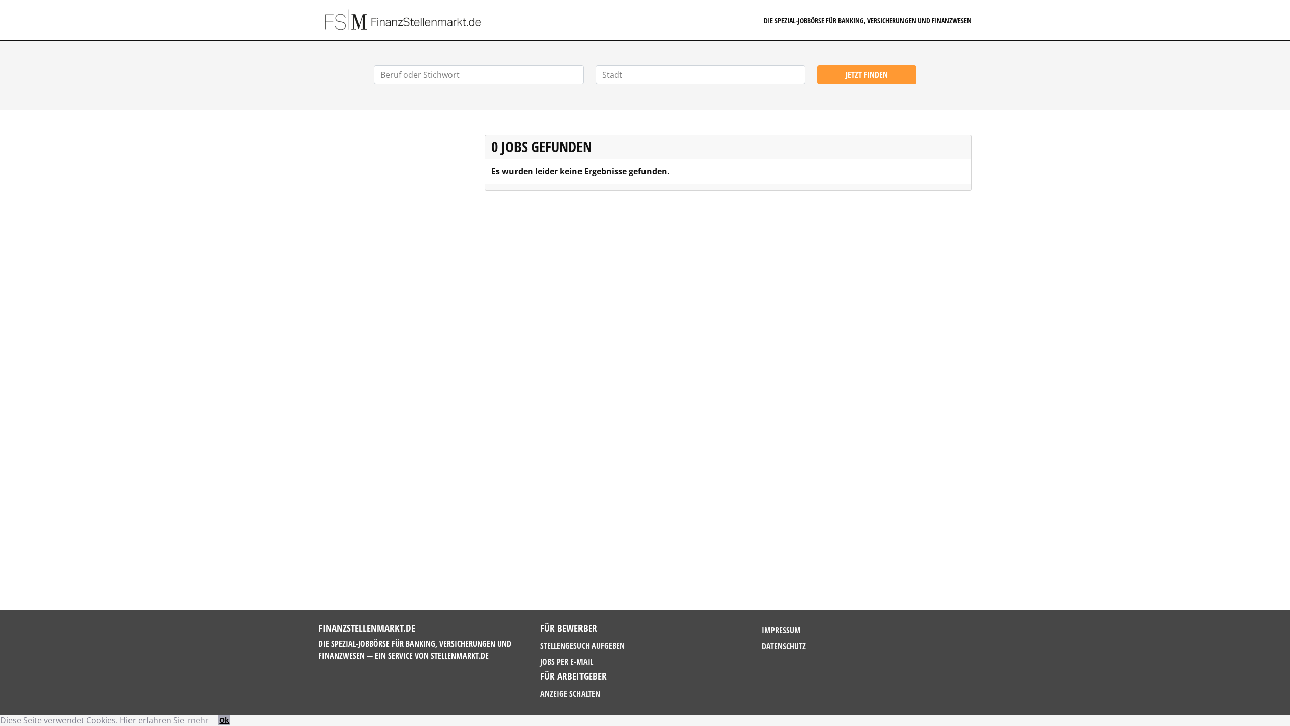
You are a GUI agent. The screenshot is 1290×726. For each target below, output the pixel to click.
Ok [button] (224, 720)
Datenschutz (784, 646)
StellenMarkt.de (460, 655)
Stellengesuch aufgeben (582, 645)
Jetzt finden (867, 74)
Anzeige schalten (570, 693)
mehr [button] (198, 720)
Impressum (781, 630)
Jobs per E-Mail (566, 662)
